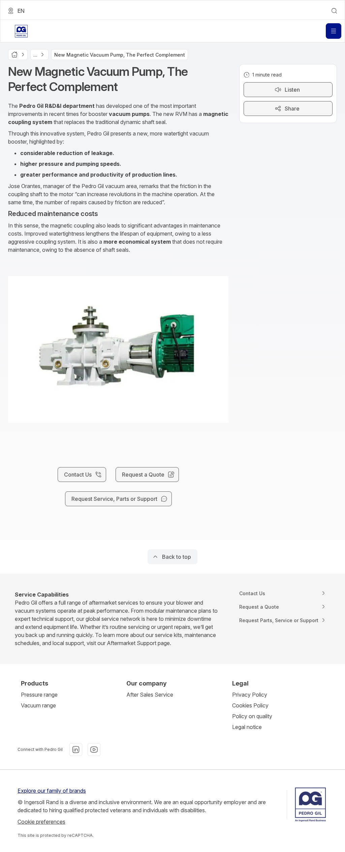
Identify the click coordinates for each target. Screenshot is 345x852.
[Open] (333, 31)
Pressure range (39, 694)
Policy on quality (252, 716)
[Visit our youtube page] (94, 749)
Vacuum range (38, 705)
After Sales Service (149, 694)
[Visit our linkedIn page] (75, 749)
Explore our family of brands (52, 790)
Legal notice (247, 727)
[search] (334, 11)
